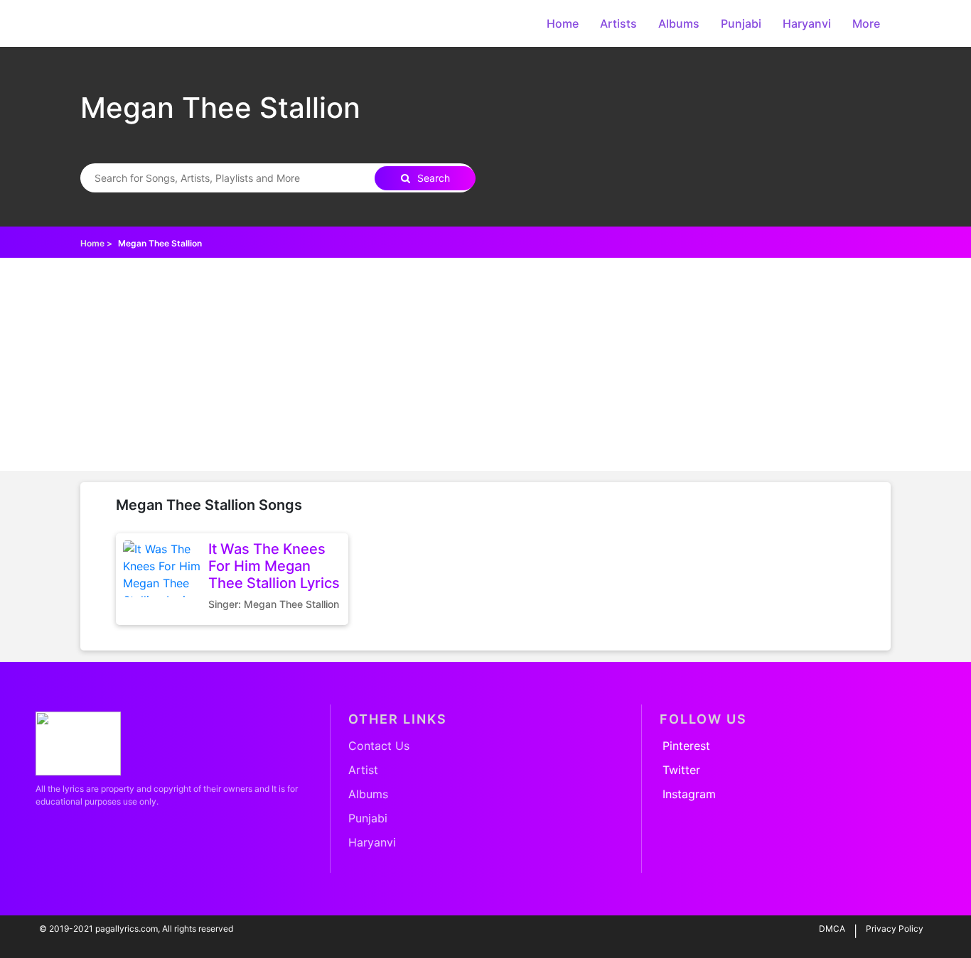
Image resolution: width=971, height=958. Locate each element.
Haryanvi (807, 23)
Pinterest (686, 746)
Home (563, 23)
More (866, 23)
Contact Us (378, 746)
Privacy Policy (894, 928)
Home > (96, 243)
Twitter (681, 770)
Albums (678, 23)
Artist (363, 770)
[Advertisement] (485, 364)
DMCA (832, 928)
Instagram (689, 794)
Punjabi (741, 23)
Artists (618, 23)
